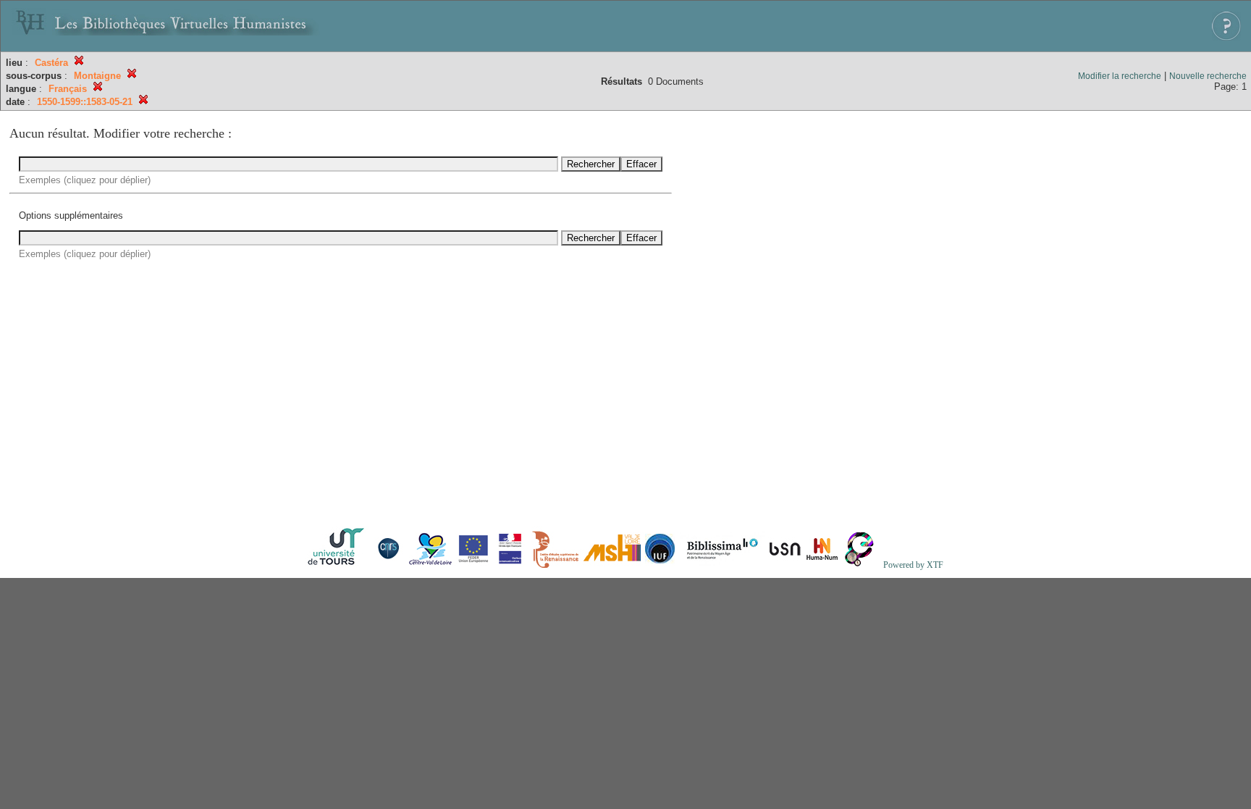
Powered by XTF (913, 565)
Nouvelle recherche (1208, 76)
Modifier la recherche (1119, 76)
